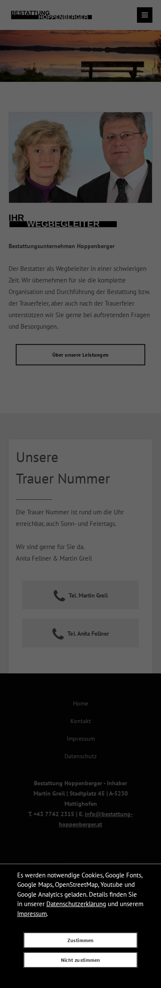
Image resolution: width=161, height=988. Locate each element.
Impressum (32, 914)
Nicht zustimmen (80, 959)
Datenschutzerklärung (76, 904)
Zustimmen (80, 940)
